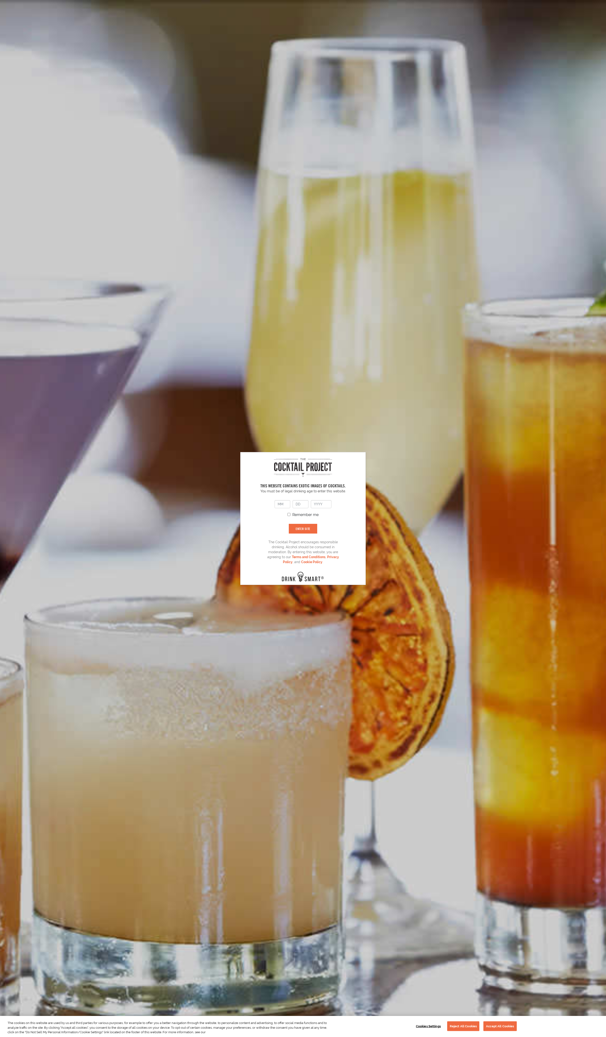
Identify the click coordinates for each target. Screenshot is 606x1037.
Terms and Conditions (308, 557)
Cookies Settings (428, 1026)
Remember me (305, 514)
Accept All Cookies (500, 1026)
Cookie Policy (311, 562)
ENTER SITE (303, 529)
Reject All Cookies (463, 1026)
